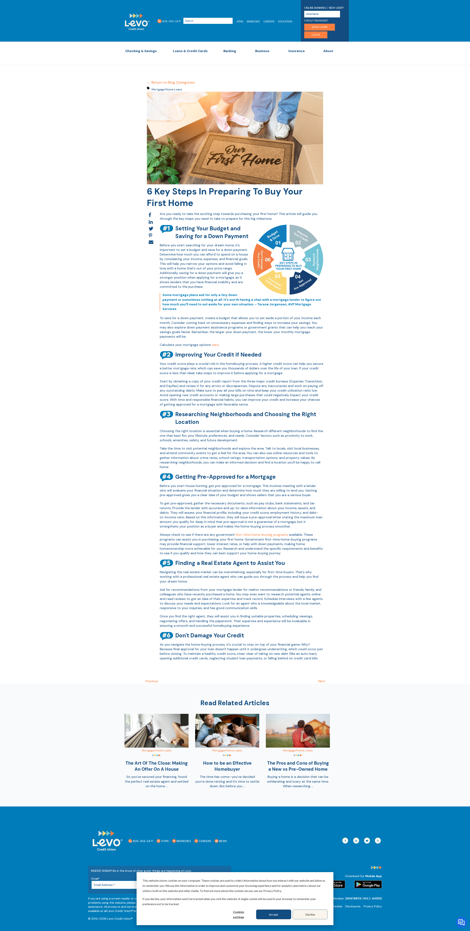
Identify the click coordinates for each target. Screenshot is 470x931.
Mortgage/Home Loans (167, 89)
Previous (151, 681)
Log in (316, 34)
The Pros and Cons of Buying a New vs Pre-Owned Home (298, 766)
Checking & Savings (141, 51)
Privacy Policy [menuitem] (373, 906)
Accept (273, 914)
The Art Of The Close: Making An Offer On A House (156, 766)
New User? (336, 8)
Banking (229, 51)
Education (285, 21)
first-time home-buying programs (262, 534)
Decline (310, 914)
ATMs (239, 21)
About (328, 51)
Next (321, 681)
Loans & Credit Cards (190, 51)
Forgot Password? (316, 20)
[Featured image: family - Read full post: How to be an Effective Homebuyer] (227, 746)
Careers (268, 21)
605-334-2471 (171, 21)
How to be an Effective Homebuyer (227, 766)
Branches (253, 21)
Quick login (319, 27)
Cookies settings (238, 914)
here (215, 345)
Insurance (296, 51)
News (222, 841)
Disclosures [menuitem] (353, 906)
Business (262, 51)
